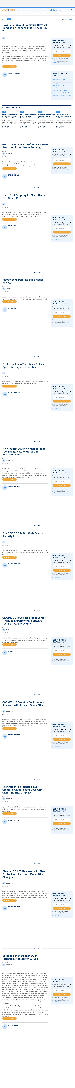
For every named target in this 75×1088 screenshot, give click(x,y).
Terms (68, 61)
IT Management (14, 14)
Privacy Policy (57, 62)
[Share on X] (67, 19)
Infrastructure (27, 14)
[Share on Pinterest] (70, 19)
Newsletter (65, 10)
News (5, 14)
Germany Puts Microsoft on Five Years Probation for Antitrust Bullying (9, 116)
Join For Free (62, 55)
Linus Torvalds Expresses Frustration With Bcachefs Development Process (28, 116)
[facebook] (51, 10)
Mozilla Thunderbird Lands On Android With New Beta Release (46, 116)
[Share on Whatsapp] (72, 19)
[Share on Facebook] (65, 19)
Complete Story (8, 66)
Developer (38, 14)
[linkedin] (54, 10)
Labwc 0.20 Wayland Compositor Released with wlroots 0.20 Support (61, 85)
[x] (56, 10)
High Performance (57, 14)
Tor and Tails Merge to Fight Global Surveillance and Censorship (64, 116)
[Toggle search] (72, 10)
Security (46, 14)
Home (3, 19)
